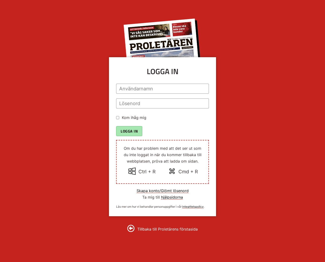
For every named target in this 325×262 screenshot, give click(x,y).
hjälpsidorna (172, 197)
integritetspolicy (193, 206)
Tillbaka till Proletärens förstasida (167, 229)
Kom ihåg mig (134, 117)
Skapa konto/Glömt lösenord (163, 190)
